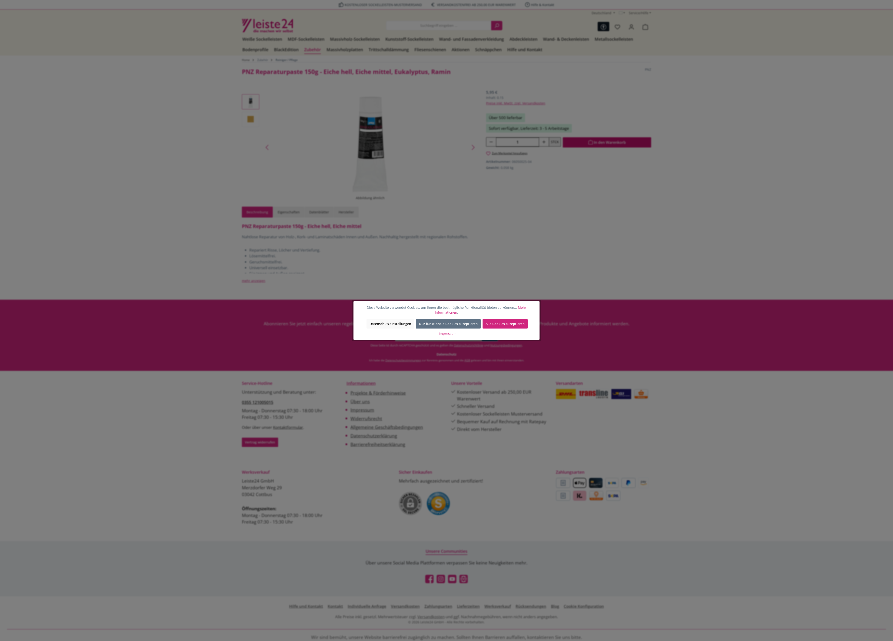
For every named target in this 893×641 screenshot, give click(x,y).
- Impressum (446, 333)
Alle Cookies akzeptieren (505, 324)
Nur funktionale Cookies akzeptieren (448, 324)
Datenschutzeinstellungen (390, 324)
